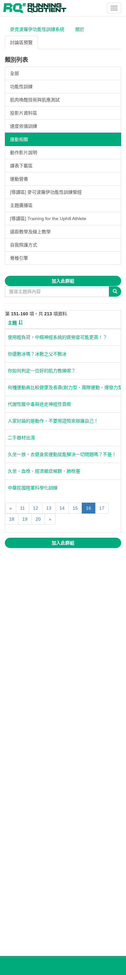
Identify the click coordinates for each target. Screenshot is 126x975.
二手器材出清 (21, 437)
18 (11, 519)
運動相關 (19, 139)
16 (88, 508)
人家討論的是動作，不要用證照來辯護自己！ (53, 420)
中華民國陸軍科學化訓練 (33, 487)
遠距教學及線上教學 (30, 231)
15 (75, 508)
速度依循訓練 (23, 126)
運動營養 (19, 178)
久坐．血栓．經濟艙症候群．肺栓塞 (44, 471)
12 (35, 508)
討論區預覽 (21, 42)
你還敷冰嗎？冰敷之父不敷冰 (37, 354)
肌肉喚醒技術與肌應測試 (35, 99)
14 (62, 508)
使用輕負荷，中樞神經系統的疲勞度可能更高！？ (57, 337)
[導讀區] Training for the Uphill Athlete (48, 218)
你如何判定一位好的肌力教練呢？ (42, 370)
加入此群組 (63, 280)
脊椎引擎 (19, 258)
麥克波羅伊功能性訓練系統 (37, 29)
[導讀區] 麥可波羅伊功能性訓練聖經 (46, 192)
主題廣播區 (21, 205)
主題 (12, 322)
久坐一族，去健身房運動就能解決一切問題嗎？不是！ (62, 454)
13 (48, 508)
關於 (79, 29)
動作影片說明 (23, 152)
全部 (14, 73)
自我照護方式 (23, 244)
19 (24, 519)
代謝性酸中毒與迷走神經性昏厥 (39, 404)
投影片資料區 (23, 113)
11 (22, 508)
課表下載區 (21, 165)
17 (101, 508)
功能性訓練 (21, 86)
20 (38, 519)
